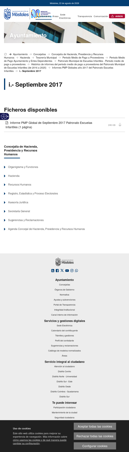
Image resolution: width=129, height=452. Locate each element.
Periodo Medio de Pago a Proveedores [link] (83, 57)
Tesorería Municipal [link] (46, 57)
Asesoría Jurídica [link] (18, 202)
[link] (3, 116)
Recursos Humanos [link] (19, 184)
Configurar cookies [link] (95, 446)
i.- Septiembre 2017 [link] (30, 71)
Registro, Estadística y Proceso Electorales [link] (33, 193)
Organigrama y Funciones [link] (23, 167)
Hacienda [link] (25, 57)
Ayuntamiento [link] (20, 54)
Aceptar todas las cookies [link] (95, 426)
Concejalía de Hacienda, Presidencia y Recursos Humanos (21, 150)
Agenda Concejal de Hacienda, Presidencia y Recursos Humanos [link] (46, 229)
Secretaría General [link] (19, 211)
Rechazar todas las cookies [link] (94, 436)
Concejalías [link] (39, 54)
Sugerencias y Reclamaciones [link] (26, 220)
